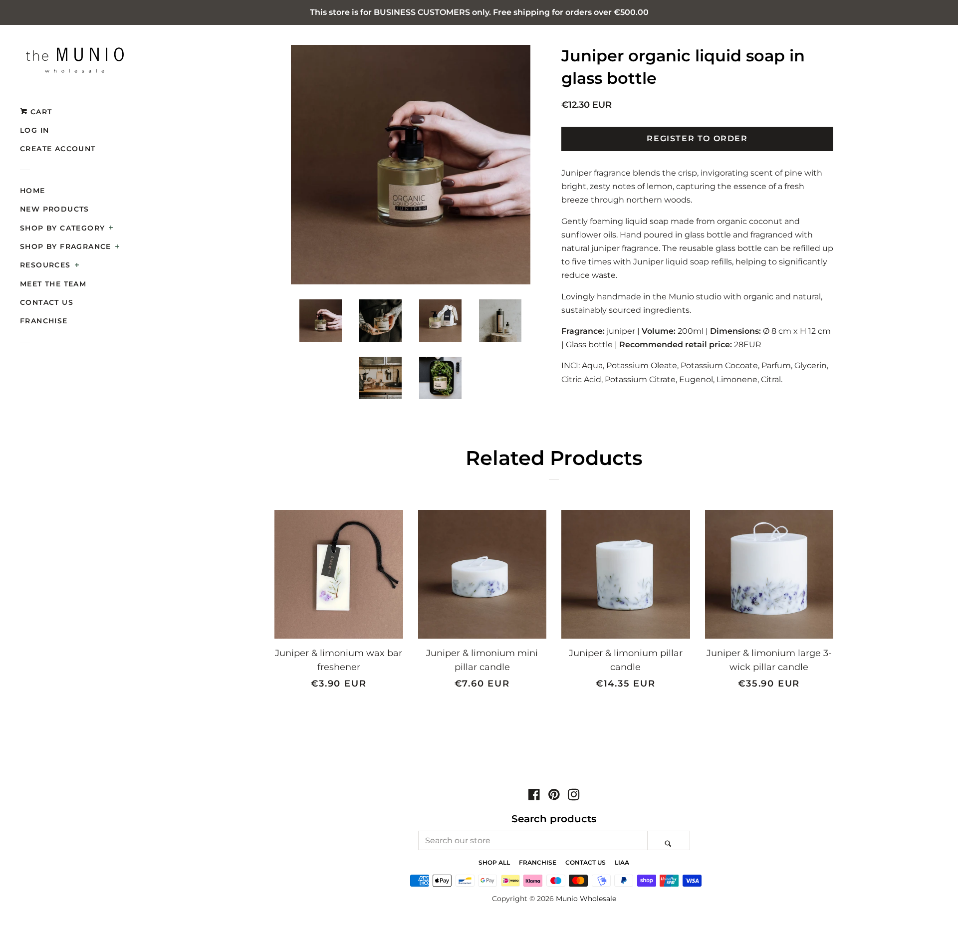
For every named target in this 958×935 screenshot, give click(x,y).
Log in (34, 130)
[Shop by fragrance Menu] (117, 247)
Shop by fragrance (65, 246)
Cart (39, 111)
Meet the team (53, 283)
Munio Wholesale (586, 898)
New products (54, 209)
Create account (58, 148)
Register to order (697, 138)
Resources (45, 264)
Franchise (44, 320)
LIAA (622, 862)
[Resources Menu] (77, 265)
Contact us (46, 302)
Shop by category (62, 228)
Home (32, 190)
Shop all (494, 862)
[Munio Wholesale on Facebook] (534, 796)
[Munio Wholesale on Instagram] (574, 796)
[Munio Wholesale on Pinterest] (554, 796)
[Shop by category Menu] (111, 228)
